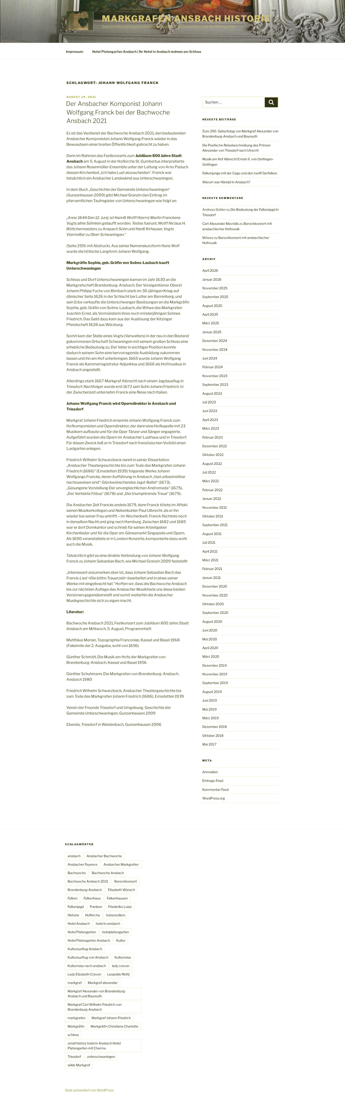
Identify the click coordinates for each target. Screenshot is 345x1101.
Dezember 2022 (214, 446)
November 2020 (215, 595)
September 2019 (215, 683)
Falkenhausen (117, 898)
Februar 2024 (212, 367)
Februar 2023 (212, 437)
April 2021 (210, 551)
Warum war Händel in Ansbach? (226, 182)
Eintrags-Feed (212, 781)
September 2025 (215, 297)
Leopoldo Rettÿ (118, 974)
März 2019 (210, 718)
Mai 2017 (209, 744)
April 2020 (210, 648)
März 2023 (210, 428)
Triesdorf (74, 1057)
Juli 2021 (208, 542)
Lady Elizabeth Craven (84, 974)
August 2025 (212, 306)
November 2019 (214, 674)
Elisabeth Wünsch (121, 890)
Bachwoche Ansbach (108, 873)
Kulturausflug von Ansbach (88, 957)
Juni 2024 (209, 358)
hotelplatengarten (115, 932)
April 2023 (210, 420)
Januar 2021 (211, 578)
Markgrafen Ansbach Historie (186, 18)
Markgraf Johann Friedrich (111, 1018)
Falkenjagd (76, 907)
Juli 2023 (209, 402)
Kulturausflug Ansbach (85, 949)
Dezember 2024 (214, 341)
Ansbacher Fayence (82, 864)
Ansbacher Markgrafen (121, 864)
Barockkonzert (125, 881)
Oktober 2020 (213, 604)
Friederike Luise (120, 907)
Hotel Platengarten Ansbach (89, 940)
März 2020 (210, 656)
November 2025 (214, 288)
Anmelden (210, 772)
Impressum (74, 52)
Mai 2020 (209, 639)
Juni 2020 (209, 630)
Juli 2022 (209, 472)
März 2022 (210, 481)
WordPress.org (213, 798)
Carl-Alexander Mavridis (220, 224)
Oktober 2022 (212, 455)
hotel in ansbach (108, 923)
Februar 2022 (212, 490)
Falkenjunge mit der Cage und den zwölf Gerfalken (239, 173)
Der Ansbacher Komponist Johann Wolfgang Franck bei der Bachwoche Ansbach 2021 (118, 112)
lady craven (120, 966)
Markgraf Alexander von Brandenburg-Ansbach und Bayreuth (97, 993)
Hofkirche (92, 915)
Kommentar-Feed (215, 789)
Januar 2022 (211, 499)
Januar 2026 (211, 279)
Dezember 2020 (214, 586)
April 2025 (210, 314)
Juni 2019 (209, 700)
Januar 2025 (211, 332)
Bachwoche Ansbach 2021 (88, 881)
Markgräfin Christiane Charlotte (114, 1026)
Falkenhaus (92, 898)
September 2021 (215, 525)
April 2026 (210, 270)
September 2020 (215, 613)
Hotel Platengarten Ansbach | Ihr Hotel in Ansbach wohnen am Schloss (146, 52)
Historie (73, 915)
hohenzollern (115, 915)
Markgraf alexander (103, 983)
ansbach (74, 856)
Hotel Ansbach (79, 923)
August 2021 (212, 534)
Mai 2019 (209, 709)
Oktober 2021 (212, 516)
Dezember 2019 (214, 665)
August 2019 (212, 692)
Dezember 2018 (214, 727)
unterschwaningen (101, 1057)
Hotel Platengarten (82, 932)
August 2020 (212, 621)
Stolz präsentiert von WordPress (89, 1090)
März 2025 (210, 323)
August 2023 (212, 393)
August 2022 (212, 464)
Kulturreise (123, 957)
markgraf (75, 983)
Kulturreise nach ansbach (87, 966)
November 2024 (214, 350)
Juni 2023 (209, 411)
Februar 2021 (212, 569)
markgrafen (76, 1018)
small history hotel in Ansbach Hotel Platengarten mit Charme (94, 1045)
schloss (73, 1035)
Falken (72, 898)
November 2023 (214, 376)
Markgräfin (76, 1026)
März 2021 (210, 560)
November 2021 (214, 507)
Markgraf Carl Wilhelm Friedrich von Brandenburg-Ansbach (95, 1006)
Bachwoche (77, 873)
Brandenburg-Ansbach (85, 890)
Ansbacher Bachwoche (104, 856)
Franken (96, 907)
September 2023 (215, 384)
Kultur (120, 940)
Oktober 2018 (212, 736)
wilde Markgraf (79, 1065)
